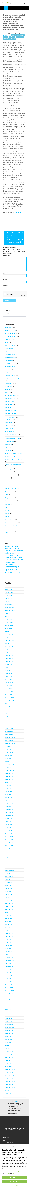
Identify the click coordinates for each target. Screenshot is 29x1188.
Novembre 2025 (10, 610)
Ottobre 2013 (9, 963)
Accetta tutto (14, 1177)
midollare (12, 37)
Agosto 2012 (8, 1003)
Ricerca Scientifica (10, 489)
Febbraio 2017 (9, 864)
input (12, 35)
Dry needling (9, 428)
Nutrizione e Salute (10, 475)
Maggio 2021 (8, 719)
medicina (19, 557)
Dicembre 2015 (9, 900)
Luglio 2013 (8, 970)
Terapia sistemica (10, 529)
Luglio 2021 (8, 713)
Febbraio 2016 (9, 897)
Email (5, 279)
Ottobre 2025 (9, 613)
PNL (6, 507)
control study (9, 425)
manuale (13, 557)
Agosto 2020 (8, 746)
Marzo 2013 (8, 982)
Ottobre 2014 (9, 933)
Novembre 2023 (9, 655)
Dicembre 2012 (9, 991)
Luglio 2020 (8, 749)
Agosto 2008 (9, 1090)
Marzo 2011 (8, 1045)
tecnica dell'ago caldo (11, 434)
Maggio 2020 (9, 755)
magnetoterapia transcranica (13, 453)
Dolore (7, 447)
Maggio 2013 (8, 976)
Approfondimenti (10, 333)
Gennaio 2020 (9, 767)
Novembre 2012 (9, 994)
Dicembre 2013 (9, 960)
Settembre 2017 (9, 849)
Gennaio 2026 (9, 604)
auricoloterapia (10, 548)
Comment (6, 255)
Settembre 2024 (10, 640)
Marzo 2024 (8, 643)
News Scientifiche (10, 417)
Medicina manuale (10, 376)
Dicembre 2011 (9, 1027)
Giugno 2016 (8, 885)
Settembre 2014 (9, 936)
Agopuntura (8, 419)
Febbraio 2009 (9, 1075)
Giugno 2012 (8, 1009)
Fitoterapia (8, 450)
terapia (7, 572)
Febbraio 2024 (9, 646)
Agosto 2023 (8, 664)
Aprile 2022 (8, 686)
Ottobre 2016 (9, 876)
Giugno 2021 (8, 716)
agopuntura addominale (12, 438)
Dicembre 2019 (9, 770)
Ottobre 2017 (9, 846)
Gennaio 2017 (9, 867)
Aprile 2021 (8, 722)
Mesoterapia (8, 469)
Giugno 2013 (8, 972)
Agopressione (9, 327)
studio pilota (8, 407)
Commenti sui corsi (10, 336)
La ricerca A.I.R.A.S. (10, 363)
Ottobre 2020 (9, 740)
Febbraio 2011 (9, 1048)
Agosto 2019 (8, 782)
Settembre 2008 (10, 1087)
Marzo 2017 (8, 861)
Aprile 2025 (8, 628)
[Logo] (15, 3)
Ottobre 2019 (9, 776)
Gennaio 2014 (9, 957)
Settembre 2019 (9, 779)
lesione (6, 37)
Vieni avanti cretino (10, 501)
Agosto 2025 (8, 616)
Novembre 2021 (9, 701)
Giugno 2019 (8, 788)
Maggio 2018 (8, 824)
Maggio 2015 (8, 918)
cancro (18, 548)
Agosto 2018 (8, 818)
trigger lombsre (9, 532)
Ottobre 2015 (9, 906)
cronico (13, 550)
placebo (7, 392)
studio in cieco (9, 404)
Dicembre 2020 (9, 734)
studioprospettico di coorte (13, 526)
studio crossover (9, 401)
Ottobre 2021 (9, 704)
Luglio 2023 (8, 667)
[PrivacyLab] (10, 1173)
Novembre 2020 (10, 737)
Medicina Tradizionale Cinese (13, 379)
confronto (7, 550)
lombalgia (8, 557)
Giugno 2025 (9, 622)
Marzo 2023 (8, 673)
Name (5, 273)
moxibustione (9, 472)
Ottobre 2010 (9, 1060)
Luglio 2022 (8, 676)
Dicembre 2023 (9, 652)
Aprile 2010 (8, 1066)
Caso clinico (8, 444)
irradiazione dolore (10, 357)
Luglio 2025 (8, 619)
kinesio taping (20, 35)
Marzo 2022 (8, 689)
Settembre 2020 (10, 743)
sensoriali (6, 39)
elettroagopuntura (10, 345)
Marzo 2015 (8, 924)
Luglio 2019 (8, 785)
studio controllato (10, 398)
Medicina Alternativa (11, 373)
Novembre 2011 (9, 1030)
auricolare (16, 546)
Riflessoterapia (9, 492)
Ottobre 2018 (9, 812)
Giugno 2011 (8, 1036)
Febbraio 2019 (9, 800)
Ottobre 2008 (9, 1084)
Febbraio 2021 (9, 728)
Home (9, 1101)
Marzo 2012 (8, 1018)
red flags (7, 513)
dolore (7, 342)
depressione (19, 550)
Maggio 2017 (8, 855)
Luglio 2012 (8, 1006)
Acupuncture (9, 422)
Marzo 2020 (8, 761)
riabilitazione (20, 37)
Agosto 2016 (8, 882)
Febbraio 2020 (9, 764)
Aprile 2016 (8, 891)
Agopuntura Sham (10, 330)
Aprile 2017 (8, 858)
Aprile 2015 (8, 921)
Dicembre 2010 (9, 1054)
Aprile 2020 (8, 758)
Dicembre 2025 (9, 607)
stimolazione (20, 570)
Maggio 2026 (9, 592)
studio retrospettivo (10, 413)
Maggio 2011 (8, 1039)
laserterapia (8, 370)
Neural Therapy (9, 431)
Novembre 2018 (9, 809)
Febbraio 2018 (9, 834)
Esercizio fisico (9, 348)
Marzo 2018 (8, 831)
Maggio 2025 (9, 625)
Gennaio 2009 (9, 1078)
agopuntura (9, 546)
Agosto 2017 (8, 852)
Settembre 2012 (9, 1000)
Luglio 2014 (8, 939)
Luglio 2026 (8, 586)
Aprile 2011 (8, 1042)
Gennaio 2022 (9, 695)
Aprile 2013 (8, 979)
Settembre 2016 (9, 879)
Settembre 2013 (9, 967)
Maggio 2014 (8, 945)
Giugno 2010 (8, 1063)
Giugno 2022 (9, 680)
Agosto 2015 (8, 912)
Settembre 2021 (9, 707)
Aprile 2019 (8, 794)
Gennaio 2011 (9, 1051)
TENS (6, 495)
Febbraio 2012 (9, 1021)
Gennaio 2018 (9, 837)
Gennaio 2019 (9, 803)
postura (7, 510)
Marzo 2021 (8, 725)
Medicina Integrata (10, 456)
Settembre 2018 (9, 815)
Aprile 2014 (8, 948)
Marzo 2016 (8, 894)
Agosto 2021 (8, 710)
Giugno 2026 (9, 589)
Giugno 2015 (8, 915)
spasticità (13, 39)
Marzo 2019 (8, 797)
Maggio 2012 (8, 1012)
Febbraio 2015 (9, 927)
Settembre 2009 (10, 1069)
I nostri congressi (10, 354)
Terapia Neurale (9, 498)
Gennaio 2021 (9, 731)
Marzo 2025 (8, 631)
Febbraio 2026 (9, 601)
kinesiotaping (9, 360)
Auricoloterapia (9, 441)
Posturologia (8, 481)
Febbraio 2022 (9, 692)
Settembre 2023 (9, 661)
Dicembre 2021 (9, 698)
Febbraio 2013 (9, 985)
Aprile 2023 (8, 670)
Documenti (8, 339)
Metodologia (8, 383)
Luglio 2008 (8, 1093)
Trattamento (14, 572)
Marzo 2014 (8, 951)
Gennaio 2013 (9, 988)
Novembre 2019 (9, 773)
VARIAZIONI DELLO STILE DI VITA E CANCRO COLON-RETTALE (19, 238)
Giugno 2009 (9, 1072)
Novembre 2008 (10, 1081)
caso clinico (8, 386)
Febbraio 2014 (9, 954)
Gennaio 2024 (9, 649)
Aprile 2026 (8, 595)
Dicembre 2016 (9, 870)
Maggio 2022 (9, 682)
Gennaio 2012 (9, 1024)
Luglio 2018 (8, 821)
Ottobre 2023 (9, 658)
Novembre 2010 (9, 1057)
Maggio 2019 (8, 791)
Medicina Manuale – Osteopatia (14, 459)
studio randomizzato (11, 410)
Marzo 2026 (8, 598)
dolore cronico (15, 553)
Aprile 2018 (8, 828)
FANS (6, 351)
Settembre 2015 (9, 909)
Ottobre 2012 (9, 997)
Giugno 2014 (8, 942)
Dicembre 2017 (9, 840)
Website (5, 285)
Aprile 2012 (8, 1015)
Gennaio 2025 (9, 637)
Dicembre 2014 (9, 930)
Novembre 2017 (9, 843)
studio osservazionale (11, 523)
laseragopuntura (10, 366)
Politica (7, 478)
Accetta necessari (14, 1181)
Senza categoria (9, 520)
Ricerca (5, 35)
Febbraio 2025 (9, 634)
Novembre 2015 (9, 903)
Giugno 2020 (9, 752)
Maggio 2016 (8, 888)
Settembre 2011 (9, 1033)
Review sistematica (10, 395)
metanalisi (8, 389)
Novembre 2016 (9, 873)
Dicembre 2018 (9, 806)
